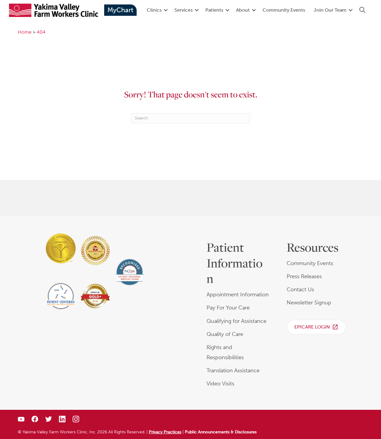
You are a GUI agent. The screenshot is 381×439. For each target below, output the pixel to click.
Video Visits (220, 383)
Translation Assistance (233, 370)
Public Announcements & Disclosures (221, 432)
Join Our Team (330, 10)
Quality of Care (225, 334)
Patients (214, 10)
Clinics (154, 10)
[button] (166, 10)
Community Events (284, 10)
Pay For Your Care (228, 307)
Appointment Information (238, 294)
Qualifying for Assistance (236, 321)
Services (183, 10)
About (243, 10)
